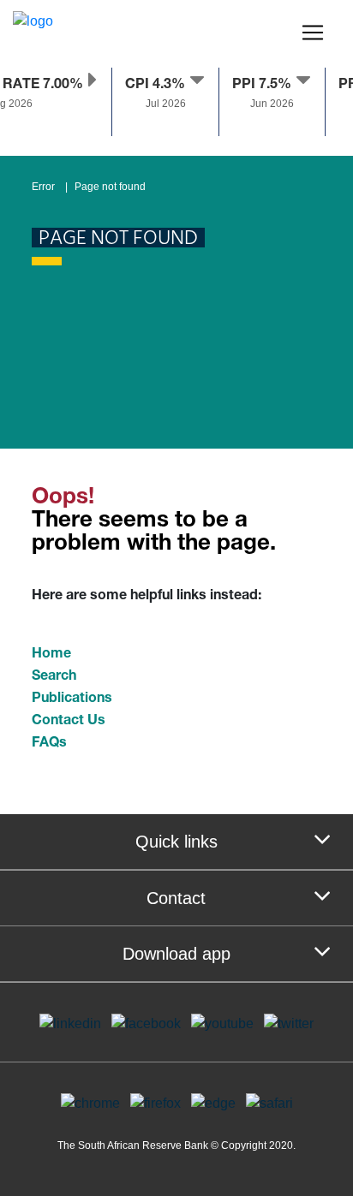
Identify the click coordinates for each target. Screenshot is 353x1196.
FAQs (49, 744)
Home (51, 655)
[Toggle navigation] (313, 32)
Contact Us (68, 722)
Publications (72, 699)
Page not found (110, 187)
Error (43, 187)
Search (54, 677)
